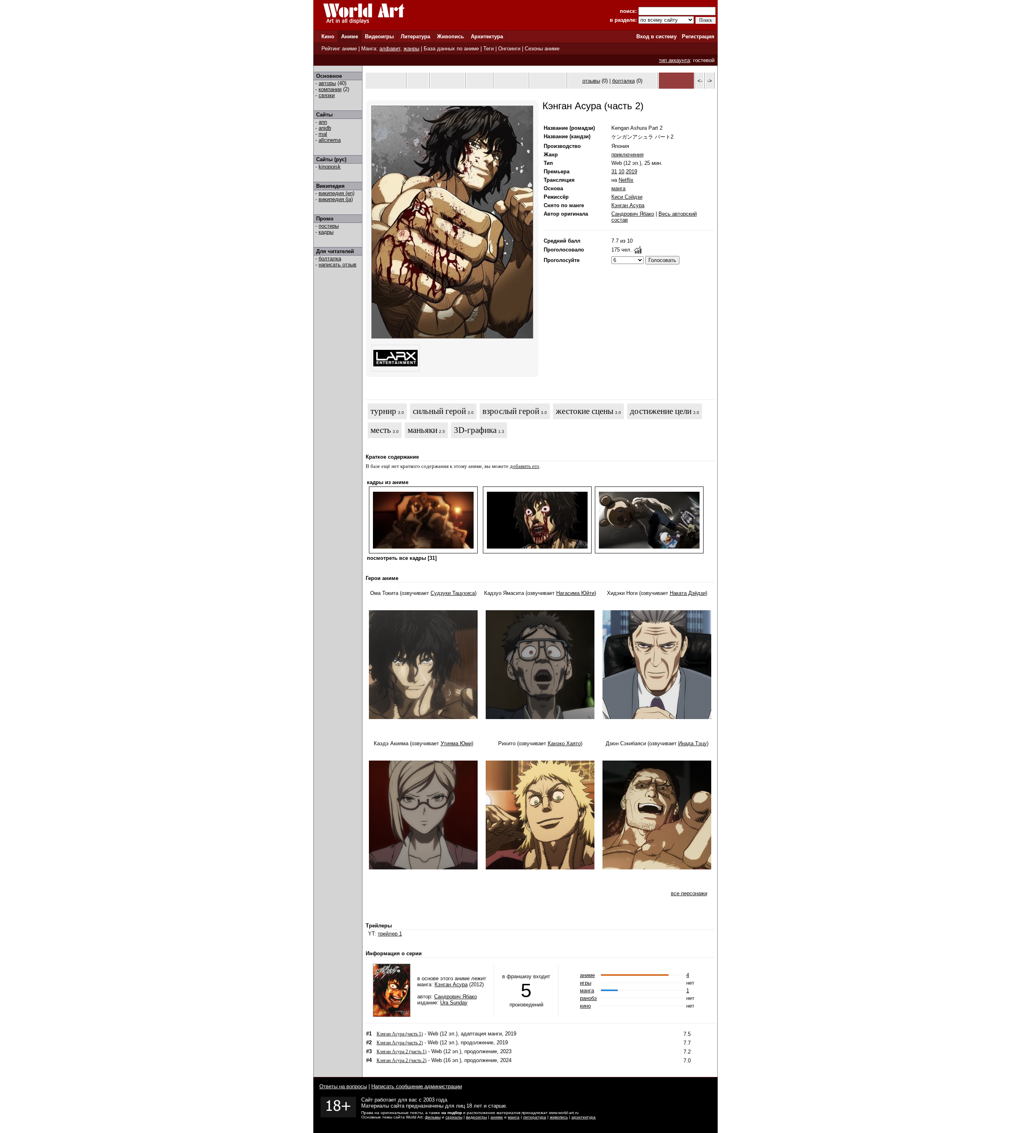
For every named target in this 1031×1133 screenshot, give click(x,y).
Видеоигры (379, 36)
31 (614, 171)
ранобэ (588, 998)
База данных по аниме (451, 49)
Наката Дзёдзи (688, 593)
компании (330, 89)
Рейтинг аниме (339, 49)
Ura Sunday (454, 1003)
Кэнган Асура (627, 205)
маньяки (422, 430)
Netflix (626, 180)
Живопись (450, 36)
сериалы (453, 1117)
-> (709, 81)
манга (618, 188)
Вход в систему (656, 36)
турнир (383, 411)
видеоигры (476, 1117)
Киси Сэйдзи (626, 197)
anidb (325, 128)
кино (585, 1006)
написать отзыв (337, 265)
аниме (587, 975)
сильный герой (439, 411)
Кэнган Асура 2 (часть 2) (401, 1060)
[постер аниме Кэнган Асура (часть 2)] (452, 337)
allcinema (330, 140)
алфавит (389, 49)
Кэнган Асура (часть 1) (400, 1034)
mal (323, 134)
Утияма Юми (456, 743)
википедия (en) (336, 193)
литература (534, 1117)
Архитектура (487, 36)
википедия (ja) (336, 199)
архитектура (583, 1117)
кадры (326, 232)
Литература (415, 36)
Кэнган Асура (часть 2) (400, 1043)
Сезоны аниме (542, 49)
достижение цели (660, 411)
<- (700, 81)
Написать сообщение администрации (416, 1086)
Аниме (349, 36)
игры (585, 983)
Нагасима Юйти (575, 593)
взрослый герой (510, 411)
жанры (411, 49)
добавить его (524, 466)
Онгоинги (509, 49)
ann (323, 122)
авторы (327, 83)
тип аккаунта (674, 60)
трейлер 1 (390, 934)
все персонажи (689, 893)
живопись (559, 1117)
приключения (627, 155)
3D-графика (475, 430)
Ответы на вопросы (343, 1086)
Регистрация (698, 36)
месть (381, 430)
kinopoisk (330, 167)
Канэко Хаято (564, 743)
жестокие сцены (584, 411)
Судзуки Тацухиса (453, 593)
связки (327, 95)
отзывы (591, 81)
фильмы (433, 1117)
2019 (631, 171)
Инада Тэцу (692, 743)
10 (621, 171)
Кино (327, 36)
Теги (488, 49)
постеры (329, 226)
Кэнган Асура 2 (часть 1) (401, 1051)
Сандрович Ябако (632, 214)
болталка (330, 259)
